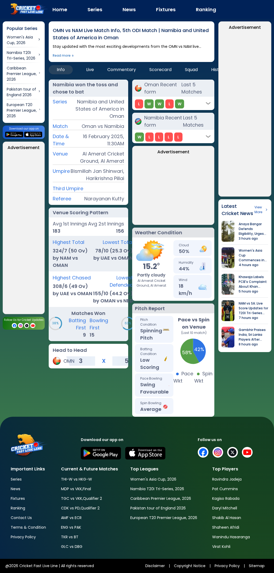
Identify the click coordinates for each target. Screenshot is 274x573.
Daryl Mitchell (224, 508)
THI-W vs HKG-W (76, 479)
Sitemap (257, 565)
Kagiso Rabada (225, 498)
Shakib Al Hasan (226, 517)
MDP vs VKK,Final (76, 489)
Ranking (18, 508)
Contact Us (21, 517)
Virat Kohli (221, 546)
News (15, 489)
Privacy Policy (23, 537)
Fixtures (18, 498)
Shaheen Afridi (225, 527)
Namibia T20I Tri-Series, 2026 (157, 489)
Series (16, 479)
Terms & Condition (28, 527)
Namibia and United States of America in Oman (99, 108)
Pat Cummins (225, 489)
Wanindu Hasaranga (231, 537)
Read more (62, 55)
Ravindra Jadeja (227, 479)
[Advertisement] (23, 234)
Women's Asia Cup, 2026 (153, 479)
